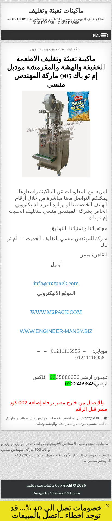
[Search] (106, 35)
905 (99, 418)
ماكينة (103, 424)
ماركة (11, 418)
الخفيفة (57, 418)
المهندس (43, 418)
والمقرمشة (66, 424)
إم (78, 418)
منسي (92, 424)
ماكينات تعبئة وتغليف (56, 10)
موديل (81, 424)
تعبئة (24, 418)
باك (32, 418)
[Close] (107, 505)
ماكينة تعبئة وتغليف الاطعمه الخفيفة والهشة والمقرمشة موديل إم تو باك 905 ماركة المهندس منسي (56, 70)
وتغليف (40, 424)
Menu (97, 35)
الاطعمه (70, 418)
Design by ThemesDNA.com (56, 493)
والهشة (51, 424)
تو (18, 418)
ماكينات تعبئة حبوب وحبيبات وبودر (52, 48)
